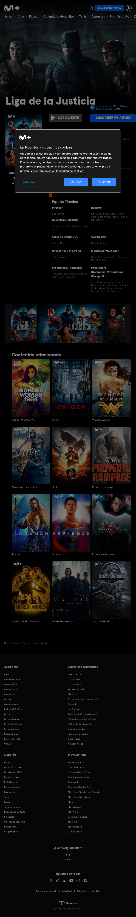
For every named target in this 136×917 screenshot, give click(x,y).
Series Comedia (11, 729)
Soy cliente (68, 118)
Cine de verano (11, 704)
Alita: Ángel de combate (25, 487)
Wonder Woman (101, 419)
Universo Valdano (12, 787)
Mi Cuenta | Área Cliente (79, 772)
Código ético (74, 782)
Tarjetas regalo (75, 827)
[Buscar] (91, 8)
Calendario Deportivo (14, 822)
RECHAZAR (76, 181)
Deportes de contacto (14, 812)
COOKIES (96, 891)
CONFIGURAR (32, 181)
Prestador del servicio (46, 891)
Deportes (98, 16)
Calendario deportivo (58, 16)
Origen (56, 419)
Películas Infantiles (13, 709)
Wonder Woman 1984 (24, 419)
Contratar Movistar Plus (79, 787)
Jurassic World (100, 621)
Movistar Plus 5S (75, 744)
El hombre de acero (103, 554)
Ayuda (68, 859)
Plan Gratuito (119, 16)
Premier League (12, 777)
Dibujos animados (76, 729)
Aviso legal (67, 891)
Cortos (7, 699)
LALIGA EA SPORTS (13, 772)
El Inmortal (73, 694)
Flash (55, 487)
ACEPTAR (104, 181)
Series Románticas (13, 724)
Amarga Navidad (76, 689)
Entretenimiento (12, 739)
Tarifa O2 (72, 822)
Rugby (7, 802)
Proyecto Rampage (103, 487)
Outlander (73, 704)
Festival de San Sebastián (80, 724)
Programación (11, 832)
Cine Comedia (11, 689)
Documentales (11, 734)
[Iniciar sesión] (129, 8)
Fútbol (33, 16)
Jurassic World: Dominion (26, 621)
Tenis (82, 16)
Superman (57, 554)
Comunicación (75, 832)
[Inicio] (13, 8)
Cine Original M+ (12, 679)
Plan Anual (73, 812)
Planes (71, 802)
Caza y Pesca (74, 739)
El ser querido (74, 674)
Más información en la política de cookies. (57, 171)
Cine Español (10, 684)
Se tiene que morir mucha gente (83, 699)
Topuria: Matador (12, 807)
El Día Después (11, 782)
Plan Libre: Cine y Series (79, 797)
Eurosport (9, 817)
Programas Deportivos (78, 734)
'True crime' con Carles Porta (82, 719)
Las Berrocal (74, 709)
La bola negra (74, 679)
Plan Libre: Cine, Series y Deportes (84, 792)
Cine (21, 16)
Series (8, 16)
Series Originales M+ (14, 719)
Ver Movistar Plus (76, 762)
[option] (24, 323)
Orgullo (7, 744)
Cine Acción (10, 694)
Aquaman (17, 554)
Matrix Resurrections (63, 621)
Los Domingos (74, 684)
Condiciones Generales (79, 777)
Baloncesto (9, 792)
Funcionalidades (76, 767)
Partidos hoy (10, 827)
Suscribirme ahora (109, 8)
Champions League (13, 767)
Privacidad (82, 891)
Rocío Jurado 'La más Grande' (82, 714)
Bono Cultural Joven (77, 817)
